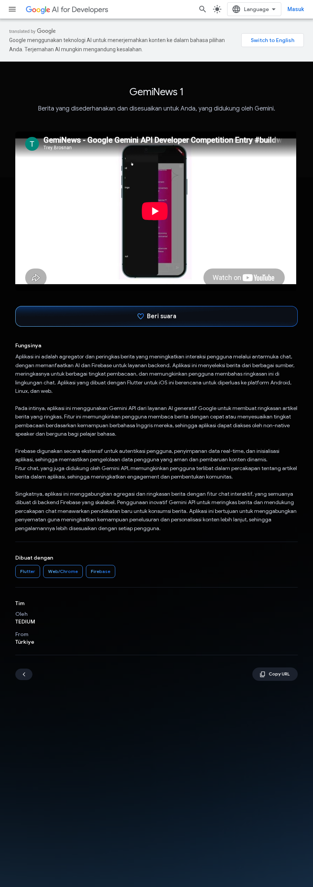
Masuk (295, 9)
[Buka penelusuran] (202, 9)
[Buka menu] (12, 9)
